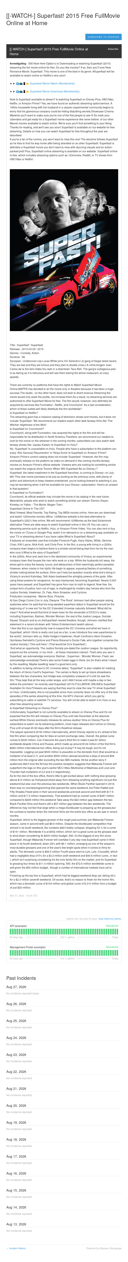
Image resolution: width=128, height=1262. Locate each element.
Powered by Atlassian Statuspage (104, 1248)
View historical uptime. (110, 918)
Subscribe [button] (113, 49)
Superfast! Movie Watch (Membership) (52, 83)
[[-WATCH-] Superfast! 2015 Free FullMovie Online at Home (49, 51)
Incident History (16, 1248)
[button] (103, 37)
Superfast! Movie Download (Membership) (55, 91)
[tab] (10, 931)
